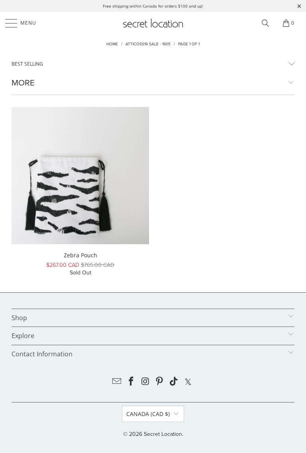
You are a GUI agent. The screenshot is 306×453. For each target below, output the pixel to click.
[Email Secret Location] (117, 382)
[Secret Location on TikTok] (174, 382)
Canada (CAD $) (148, 414)
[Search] (265, 23)
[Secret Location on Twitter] (188, 382)
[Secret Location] (153, 23)
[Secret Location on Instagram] (145, 382)
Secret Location (163, 434)
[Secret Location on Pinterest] (160, 382)
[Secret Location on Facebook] (131, 382)
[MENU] (7, 23)
